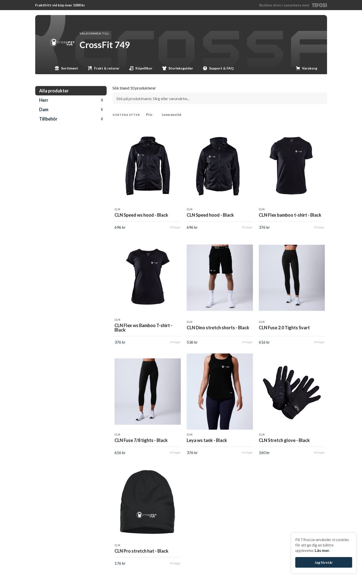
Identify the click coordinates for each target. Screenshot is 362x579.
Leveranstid (171, 114)
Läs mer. (322, 550)
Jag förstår (324, 562)
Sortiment (69, 68)
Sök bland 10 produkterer (134, 88)
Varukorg (309, 68)
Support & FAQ (221, 68)
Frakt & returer (106, 68)
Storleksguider (180, 68)
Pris (149, 114)
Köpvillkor (143, 68)
